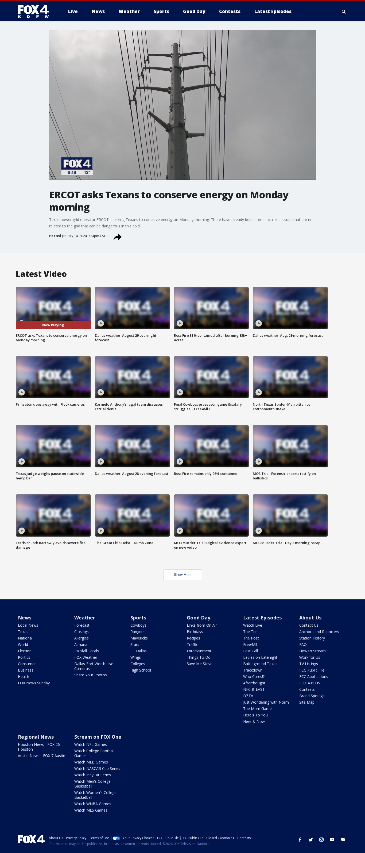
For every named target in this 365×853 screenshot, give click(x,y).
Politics (24, 657)
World (23, 644)
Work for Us (309, 657)
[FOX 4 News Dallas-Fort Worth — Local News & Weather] (35, 11)
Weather (84, 617)
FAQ (303, 644)
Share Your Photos (90, 674)
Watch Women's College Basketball (95, 795)
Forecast (82, 625)
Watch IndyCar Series (92, 774)
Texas (23, 631)
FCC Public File (311, 670)
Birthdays (195, 631)
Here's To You (255, 715)
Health (23, 676)
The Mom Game (257, 708)
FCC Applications (313, 676)
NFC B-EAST (254, 689)
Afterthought (254, 682)
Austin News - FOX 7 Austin (41, 755)
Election (25, 650)
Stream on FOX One (97, 737)
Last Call (250, 650)
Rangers (137, 631)
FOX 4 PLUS (309, 682)
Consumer (27, 663)
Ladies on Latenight (260, 657)
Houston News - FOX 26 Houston (39, 747)
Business (25, 670)
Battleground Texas (260, 663)
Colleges (137, 663)
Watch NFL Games (90, 744)
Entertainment (199, 650)
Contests (307, 689)
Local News (28, 625)
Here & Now (254, 721)
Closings (81, 631)
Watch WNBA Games (92, 803)
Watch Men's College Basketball (92, 784)
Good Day (198, 617)
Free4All (250, 644)
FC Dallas (138, 650)
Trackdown (252, 670)
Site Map (306, 702)
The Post (251, 638)
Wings (135, 657)
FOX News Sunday (34, 682)
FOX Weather (85, 657)
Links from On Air (202, 625)
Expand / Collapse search (344, 11)
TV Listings (308, 663)
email (343, 839)
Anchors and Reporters (319, 631)
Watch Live (252, 625)
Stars (134, 644)
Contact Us (309, 625)
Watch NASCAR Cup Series (97, 768)
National (25, 638)
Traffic (192, 644)
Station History (312, 638)
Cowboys (138, 625)
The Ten (250, 631)
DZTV (248, 695)
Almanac (81, 644)
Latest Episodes (262, 617)
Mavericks (139, 638)
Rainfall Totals (86, 650)
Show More (182, 575)
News (24, 617)
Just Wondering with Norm (266, 702)
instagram (321, 839)
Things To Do (199, 657)
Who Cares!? (254, 676)
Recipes (193, 638)
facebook (300, 839)
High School (140, 670)
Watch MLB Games (91, 762)
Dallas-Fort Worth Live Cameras (93, 666)
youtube (332, 839)
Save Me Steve (199, 663)
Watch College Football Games (94, 753)
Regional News (36, 737)
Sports (138, 617)
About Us (310, 617)
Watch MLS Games (90, 810)
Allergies (81, 638)
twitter (310, 839)
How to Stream (312, 650)
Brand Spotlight (312, 695)
